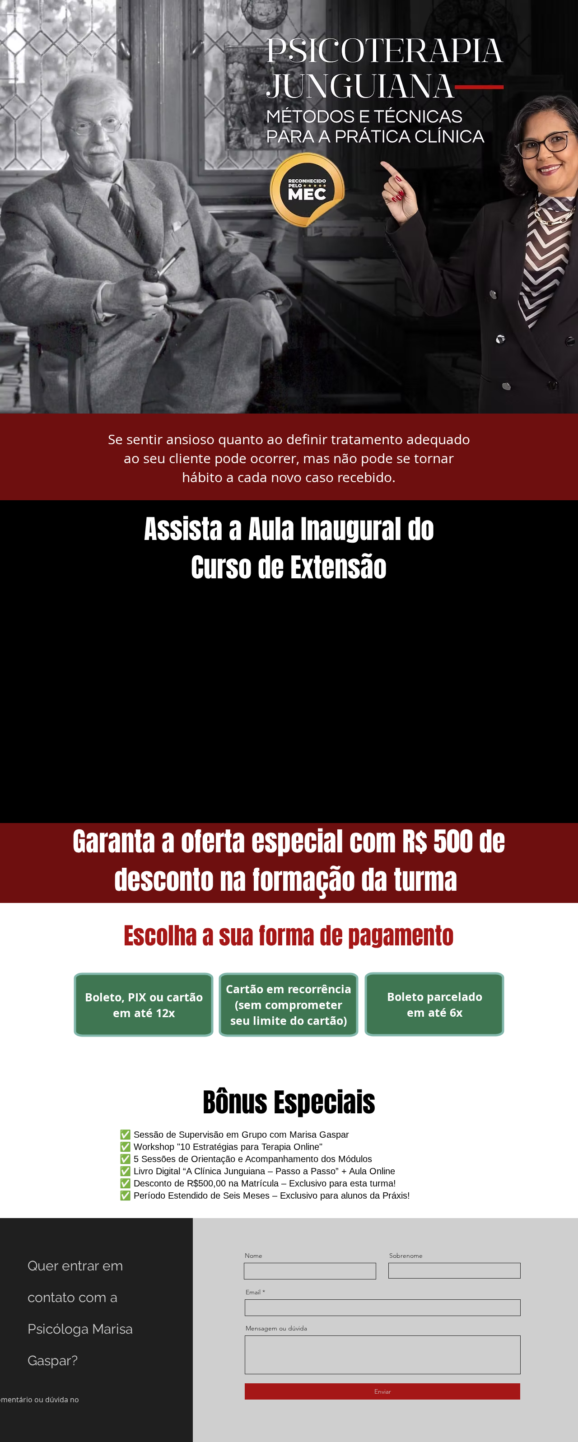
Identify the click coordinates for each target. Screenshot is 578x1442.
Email (253, 1292)
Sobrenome (406, 1255)
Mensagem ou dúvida (276, 1328)
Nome (253, 1255)
